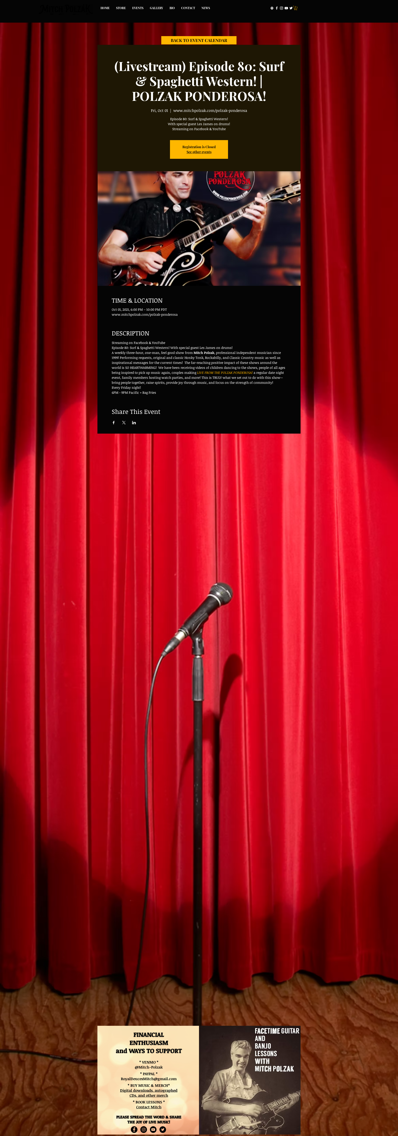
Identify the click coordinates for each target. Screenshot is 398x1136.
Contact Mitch (148, 1106)
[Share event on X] (124, 422)
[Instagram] (281, 8)
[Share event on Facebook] (114, 422)
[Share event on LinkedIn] (134, 422)
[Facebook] (277, 8)
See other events (199, 152)
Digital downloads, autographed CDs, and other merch (148, 1093)
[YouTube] (286, 8)
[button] (295, 8)
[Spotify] (272, 8)
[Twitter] (291, 8)
